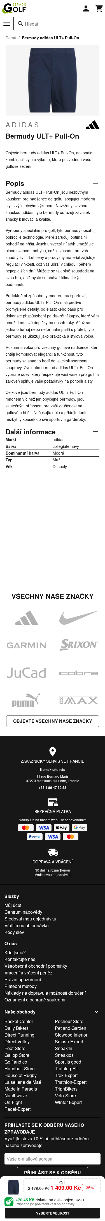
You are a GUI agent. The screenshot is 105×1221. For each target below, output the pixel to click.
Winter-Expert (68, 1102)
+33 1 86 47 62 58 (52, 787)
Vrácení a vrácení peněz (28, 972)
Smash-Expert (69, 1041)
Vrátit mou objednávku (26, 925)
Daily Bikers (16, 1028)
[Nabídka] (6, 24)
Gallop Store (16, 1055)
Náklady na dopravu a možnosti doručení (45, 993)
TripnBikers (66, 1088)
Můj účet (12, 905)
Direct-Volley (17, 1041)
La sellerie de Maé (22, 1082)
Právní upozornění (22, 979)
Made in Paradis (20, 1088)
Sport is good (68, 1061)
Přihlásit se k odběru (52, 1172)
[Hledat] (20, 23)
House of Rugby (20, 1075)
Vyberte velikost (52, 1213)
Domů (11, 37)
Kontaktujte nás (52, 769)
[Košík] (99, 8)
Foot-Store (14, 1048)
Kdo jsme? (15, 952)
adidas (23, 124)
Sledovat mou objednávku (30, 918)
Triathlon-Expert (71, 1082)
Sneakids (64, 1055)
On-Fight (13, 1102)
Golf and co (15, 1061)
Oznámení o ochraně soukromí (34, 999)
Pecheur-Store (69, 1021)
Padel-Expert (17, 1109)
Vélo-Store (65, 1095)
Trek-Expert (66, 1075)
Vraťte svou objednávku (53, 874)
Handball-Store (19, 1068)
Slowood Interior (71, 1035)
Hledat (31, 24)
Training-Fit (66, 1068)
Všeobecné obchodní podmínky (35, 966)
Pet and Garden (70, 1028)
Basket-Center (18, 1021)
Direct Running (19, 1035)
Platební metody (20, 986)
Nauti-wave (15, 1095)
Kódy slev (14, 932)
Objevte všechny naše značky (52, 721)
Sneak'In (63, 1048)
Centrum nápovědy (23, 912)
